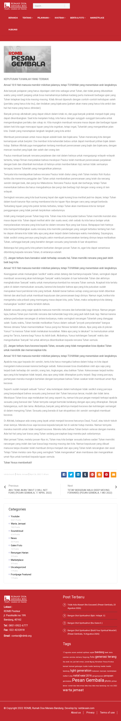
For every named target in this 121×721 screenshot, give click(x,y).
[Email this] (113, 474)
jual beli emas (78, 662)
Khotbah (60, 18)
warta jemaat (73, 690)
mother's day (68, 676)
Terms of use (107, 712)
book (106, 652)
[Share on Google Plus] (92, 474)
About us (76, 712)
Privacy (90, 712)
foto (92, 657)
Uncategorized (18, 567)
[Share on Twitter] (71, 474)
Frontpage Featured (21, 574)
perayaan (108, 675)
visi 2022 (113, 686)
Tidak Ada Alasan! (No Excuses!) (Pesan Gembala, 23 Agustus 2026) (92, 606)
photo (108, 681)
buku (111, 652)
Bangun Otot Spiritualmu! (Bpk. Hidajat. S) (86, 615)
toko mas (88, 686)
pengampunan (97, 676)
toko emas (80, 686)
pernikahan (67, 681)
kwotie (103, 666)
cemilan (72, 657)
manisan (103, 671)
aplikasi (86, 652)
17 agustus (67, 652)
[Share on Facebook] (64, 474)
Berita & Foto (77, 18)
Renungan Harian (19, 552)
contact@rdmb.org (22, 635)
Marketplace (97, 18)
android (80, 652)
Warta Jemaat (22, 474)
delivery (79, 657)
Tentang (27, 18)
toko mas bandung (99, 686)
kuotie (85, 666)
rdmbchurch (9, 474)
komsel (65, 666)
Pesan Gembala (88, 680)
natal (76, 675)
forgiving (86, 657)
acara (74, 652)
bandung (99, 652)
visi (108, 686)
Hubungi (13, 29)
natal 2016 (86, 675)
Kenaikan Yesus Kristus (104, 662)
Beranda (13, 18)
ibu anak (66, 662)
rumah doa (72, 686)
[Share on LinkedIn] (78, 474)
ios (71, 662)
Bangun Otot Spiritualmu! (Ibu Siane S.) (85, 623)
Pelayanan (43, 18)
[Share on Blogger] (99, 474)
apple (92, 652)
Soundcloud (17, 531)
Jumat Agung (89, 662)
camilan (66, 657)
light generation (80, 670)
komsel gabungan (76, 666)
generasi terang (105, 657)
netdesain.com (86, 708)
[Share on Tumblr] (85, 474)
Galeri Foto (16, 545)
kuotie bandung (94, 666)
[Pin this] (106, 474)
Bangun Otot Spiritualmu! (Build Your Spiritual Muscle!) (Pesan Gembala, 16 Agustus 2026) (92, 632)
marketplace (111, 671)
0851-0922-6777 (18, 625)
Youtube (15, 516)
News (14, 538)
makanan (95, 671)
